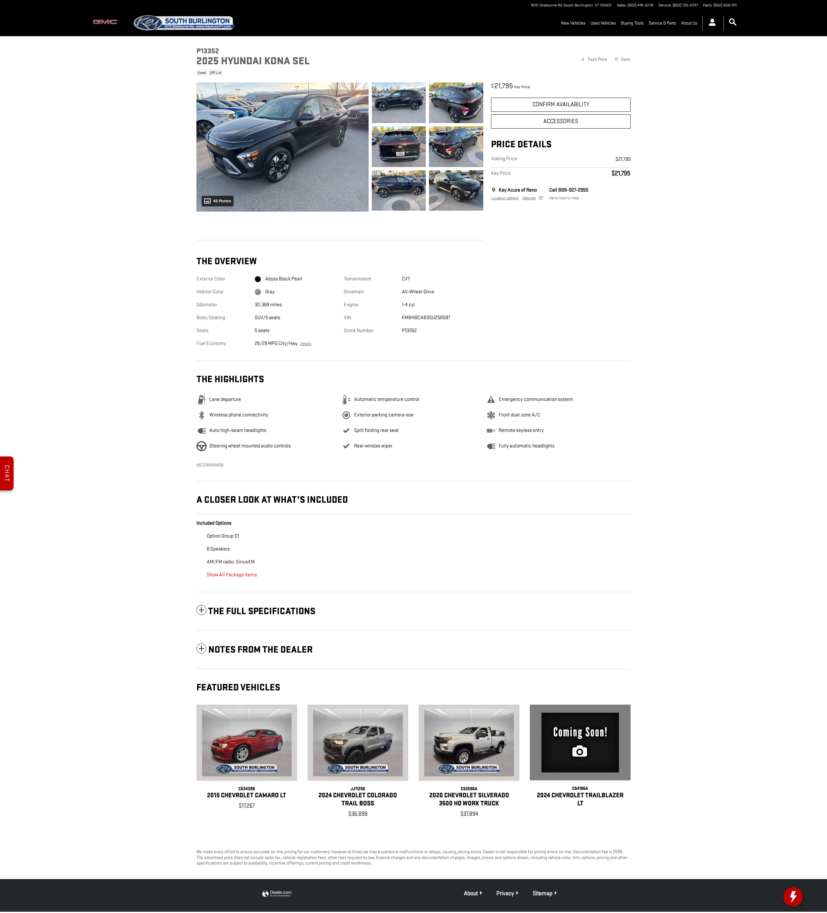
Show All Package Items (232, 575)
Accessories (560, 121)
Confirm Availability (560, 104)
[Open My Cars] (710, 23)
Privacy (505, 893)
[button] (336, 72)
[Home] (106, 23)
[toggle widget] (793, 897)
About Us (689, 23)
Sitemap (542, 893)
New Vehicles (573, 23)
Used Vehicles (603, 23)
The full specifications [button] (261, 611)
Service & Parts (662, 23)
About (471, 893)
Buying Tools (632, 23)
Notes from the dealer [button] (260, 650)
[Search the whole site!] (733, 22)
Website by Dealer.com (276, 894)
